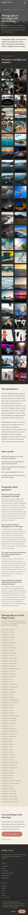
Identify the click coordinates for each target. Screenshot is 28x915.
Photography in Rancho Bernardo (10, 684)
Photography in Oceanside (8, 637)
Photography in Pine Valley (8, 757)
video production (6, 875)
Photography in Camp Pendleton (10, 801)
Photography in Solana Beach (9, 642)
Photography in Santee (7, 710)
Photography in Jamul (7, 752)
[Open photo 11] (7, 140)
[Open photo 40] (20, 322)
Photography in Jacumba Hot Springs (11, 780)
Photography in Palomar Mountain (10, 783)
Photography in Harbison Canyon (10, 762)
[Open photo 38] (20, 309)
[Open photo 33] (7, 283)
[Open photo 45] (7, 361)
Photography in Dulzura (7, 775)
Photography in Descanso (8, 754)
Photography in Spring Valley (9, 718)
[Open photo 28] (20, 244)
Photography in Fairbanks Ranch (10, 799)
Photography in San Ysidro (8, 671)
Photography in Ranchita (8, 788)
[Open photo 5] (7, 101)
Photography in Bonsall (7, 694)
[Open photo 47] (7, 374)
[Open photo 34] (20, 283)
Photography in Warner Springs (9, 796)
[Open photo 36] (20, 296)
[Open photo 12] (20, 140)
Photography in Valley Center (9, 692)
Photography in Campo (7, 760)
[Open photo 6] (20, 101)
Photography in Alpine (7, 741)
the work (4, 888)
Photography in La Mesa (8, 707)
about (3, 892)
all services (5, 9)
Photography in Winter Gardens (10, 731)
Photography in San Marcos (8, 674)
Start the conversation (12, 834)
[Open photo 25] (7, 231)
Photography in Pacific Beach (9, 647)
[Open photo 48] (20, 374)
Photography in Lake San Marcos (10, 702)
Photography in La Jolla (7, 640)
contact (4, 895)
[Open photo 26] (20, 231)
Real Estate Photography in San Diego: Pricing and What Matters (12, 457)
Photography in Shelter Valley (9, 793)
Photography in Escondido (8, 676)
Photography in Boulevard (8, 773)
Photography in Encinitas (8, 632)
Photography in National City (9, 736)
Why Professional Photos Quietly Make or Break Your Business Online (13, 463)
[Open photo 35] (7, 296)
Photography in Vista (7, 679)
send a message (6, 897)
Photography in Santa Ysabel (9, 791)
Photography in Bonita (7, 739)
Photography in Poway (7, 681)
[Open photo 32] (20, 270)
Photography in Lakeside (8, 713)
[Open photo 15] (7, 166)
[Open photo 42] (20, 335)
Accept (22, 911)
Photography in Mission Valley (9, 658)
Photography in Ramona (8, 744)
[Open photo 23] (7, 218)
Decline (13, 911)
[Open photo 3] (7, 88)
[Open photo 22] (20, 205)
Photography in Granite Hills (9, 723)
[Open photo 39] (7, 322)
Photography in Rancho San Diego (10, 715)
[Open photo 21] (7, 205)
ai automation (5, 870)
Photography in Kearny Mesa (9, 660)
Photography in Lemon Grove (9, 720)
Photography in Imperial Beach (9, 653)
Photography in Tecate (7, 770)
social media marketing (7, 873)
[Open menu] (24, 3)
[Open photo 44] (20, 348)
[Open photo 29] (7, 257)
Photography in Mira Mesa (8, 655)
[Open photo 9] (7, 127)
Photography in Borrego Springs (10, 767)
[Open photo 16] (20, 166)
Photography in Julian (7, 746)
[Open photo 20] (20, 192)
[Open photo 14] (20, 153)
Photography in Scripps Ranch (9, 663)
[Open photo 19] (7, 192)
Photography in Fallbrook (8, 689)
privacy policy (14, 907)
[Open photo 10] (20, 127)
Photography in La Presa (8, 726)
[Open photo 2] (20, 74)
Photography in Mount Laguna (9, 765)
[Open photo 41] (7, 335)
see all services (7, 839)
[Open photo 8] (20, 114)
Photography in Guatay (7, 778)
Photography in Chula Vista (8, 733)
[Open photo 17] (7, 179)
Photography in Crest (7, 749)
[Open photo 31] (7, 270)
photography (5, 878)
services (4, 885)
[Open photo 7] (7, 114)
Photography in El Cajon (8, 705)
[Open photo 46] (20, 361)
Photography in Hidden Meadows (10, 700)
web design (4, 866)
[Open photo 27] (7, 244)
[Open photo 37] (7, 309)
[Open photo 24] (20, 218)
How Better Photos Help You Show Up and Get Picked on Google (13, 476)
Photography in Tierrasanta (8, 666)
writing (3, 890)
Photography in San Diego (8, 629)
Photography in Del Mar (7, 645)
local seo (4, 868)
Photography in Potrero (7, 786)
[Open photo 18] (20, 179)
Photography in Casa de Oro (9, 728)
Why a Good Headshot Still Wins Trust (12, 472)
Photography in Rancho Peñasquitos (11, 668)
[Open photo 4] (20, 88)
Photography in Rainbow (8, 697)
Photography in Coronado (8, 650)
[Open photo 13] (7, 153)
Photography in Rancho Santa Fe (10, 687)
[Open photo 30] (20, 257)
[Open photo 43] (7, 348)
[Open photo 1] (7, 74)
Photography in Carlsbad (8, 634)
